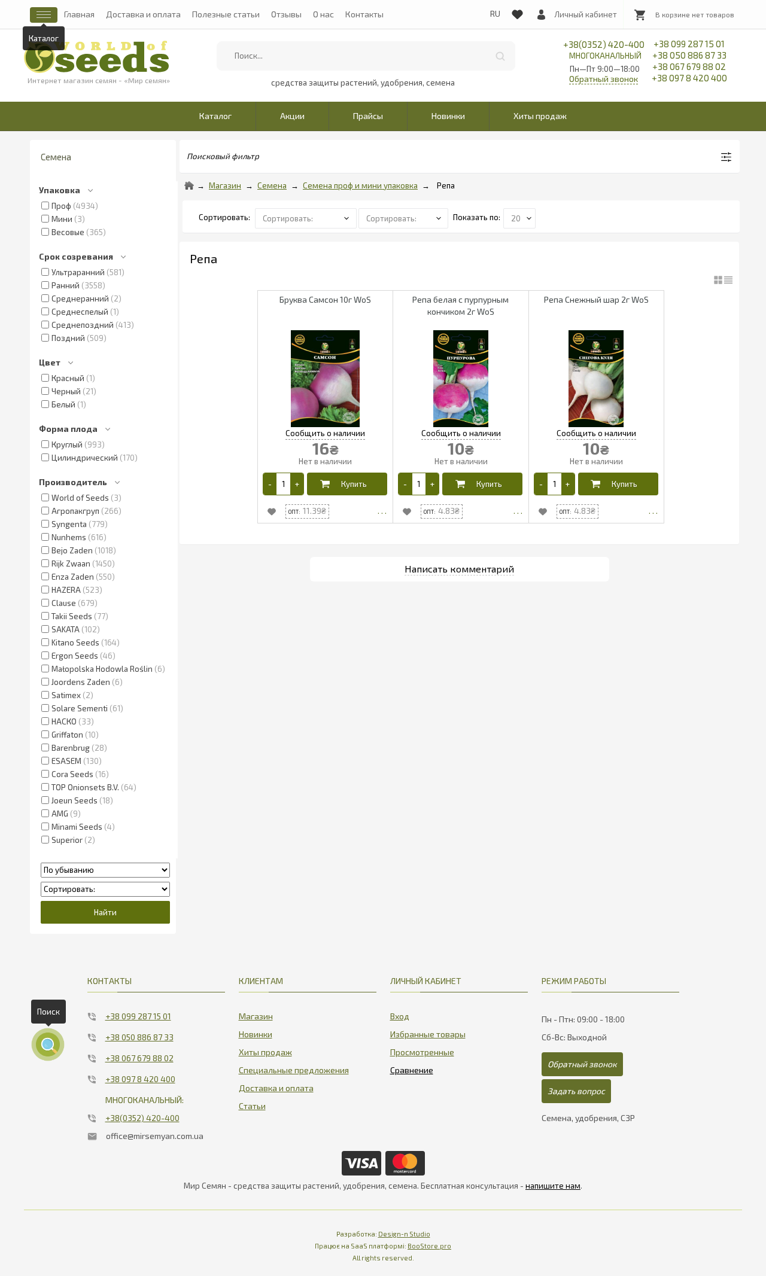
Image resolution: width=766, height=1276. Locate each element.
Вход (399, 1016)
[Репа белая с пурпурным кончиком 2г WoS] (460, 379)
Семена (272, 185)
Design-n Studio (404, 1234)
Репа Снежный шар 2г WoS (596, 299)
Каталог (215, 116)
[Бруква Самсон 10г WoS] (325, 379)
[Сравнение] (411, 1067)
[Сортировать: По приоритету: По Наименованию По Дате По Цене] (306, 217)
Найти (500, 56)
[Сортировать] (404, 217)
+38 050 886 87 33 (689, 55)
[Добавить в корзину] (347, 484)
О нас (323, 14)
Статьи (252, 1106)
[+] (296, 484)
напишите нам (552, 1185)
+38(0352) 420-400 (604, 49)
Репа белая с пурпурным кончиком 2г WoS (460, 305)
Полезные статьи (226, 14)
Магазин (225, 185)
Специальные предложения (294, 1070)
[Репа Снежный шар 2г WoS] (596, 379)
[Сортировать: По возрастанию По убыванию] (105, 870)
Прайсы (368, 116)
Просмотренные (422, 1052)
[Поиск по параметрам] (48, 1044)
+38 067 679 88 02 (689, 66)
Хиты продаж (540, 116)
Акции (292, 116)
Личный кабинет (585, 14)
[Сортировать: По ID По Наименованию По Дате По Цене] (105, 889)
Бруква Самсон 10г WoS (325, 299)
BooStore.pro (429, 1246)
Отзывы (286, 14)
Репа (446, 185)
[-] (269, 484)
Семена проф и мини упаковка (360, 185)
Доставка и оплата (143, 14)
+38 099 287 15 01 (689, 43)
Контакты (364, 14)
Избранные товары (428, 1034)
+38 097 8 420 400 (689, 77)
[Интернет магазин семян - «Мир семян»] (96, 57)
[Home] (189, 185)
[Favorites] (517, 12)
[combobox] (366, 56)
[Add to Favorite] (271, 511)
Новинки (448, 116)
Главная (79, 14)
